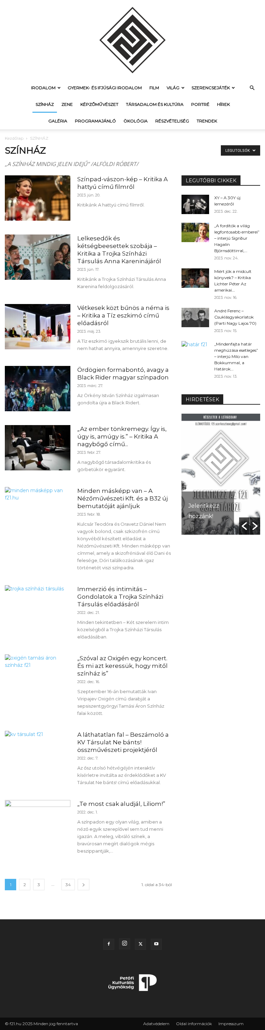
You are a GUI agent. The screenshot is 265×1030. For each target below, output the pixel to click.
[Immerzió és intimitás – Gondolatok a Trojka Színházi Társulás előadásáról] (37, 608)
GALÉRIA (57, 120)
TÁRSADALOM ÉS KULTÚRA (155, 104)
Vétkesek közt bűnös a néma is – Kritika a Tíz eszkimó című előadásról (123, 315)
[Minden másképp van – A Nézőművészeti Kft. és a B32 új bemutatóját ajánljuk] (37, 509)
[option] (220, 474)
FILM (154, 87)
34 (68, 884)
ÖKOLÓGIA (136, 120)
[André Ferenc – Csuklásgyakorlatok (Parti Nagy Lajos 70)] (195, 317)
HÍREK (223, 104)
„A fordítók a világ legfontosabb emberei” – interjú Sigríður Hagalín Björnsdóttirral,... (236, 238)
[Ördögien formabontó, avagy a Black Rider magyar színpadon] (37, 388)
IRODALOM (43, 87)
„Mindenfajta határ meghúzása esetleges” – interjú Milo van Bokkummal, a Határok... (236, 356)
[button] (252, 88)
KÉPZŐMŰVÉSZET (99, 104)
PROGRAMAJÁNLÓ (95, 120)
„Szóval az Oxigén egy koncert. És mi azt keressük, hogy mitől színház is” (122, 666)
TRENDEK (207, 120)
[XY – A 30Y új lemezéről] (195, 204)
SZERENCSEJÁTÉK (211, 87)
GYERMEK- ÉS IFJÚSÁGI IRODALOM (105, 87)
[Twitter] (140, 944)
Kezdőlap (14, 138)
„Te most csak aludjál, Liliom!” (121, 803)
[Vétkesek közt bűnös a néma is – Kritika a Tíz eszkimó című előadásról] (37, 326)
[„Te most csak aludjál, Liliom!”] (37, 822)
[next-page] (83, 884)
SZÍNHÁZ (45, 104)
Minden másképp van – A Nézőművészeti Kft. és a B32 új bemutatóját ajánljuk (122, 498)
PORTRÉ (200, 104)
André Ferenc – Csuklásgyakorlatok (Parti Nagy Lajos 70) (235, 317)
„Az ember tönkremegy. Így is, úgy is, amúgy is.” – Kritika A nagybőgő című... (122, 436)
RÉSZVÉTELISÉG (172, 120)
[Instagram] (124, 943)
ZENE (67, 104)
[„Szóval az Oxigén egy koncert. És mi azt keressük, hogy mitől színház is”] (37, 677)
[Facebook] (108, 944)
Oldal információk (194, 1023)
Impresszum (231, 1023)
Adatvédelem (156, 1023)
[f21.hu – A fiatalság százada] (132, 40)
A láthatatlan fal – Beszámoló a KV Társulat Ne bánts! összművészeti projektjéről (123, 742)
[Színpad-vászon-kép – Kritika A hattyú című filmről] (37, 198)
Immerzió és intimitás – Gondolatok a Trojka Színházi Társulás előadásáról (120, 597)
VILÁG (173, 87)
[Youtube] (156, 944)
